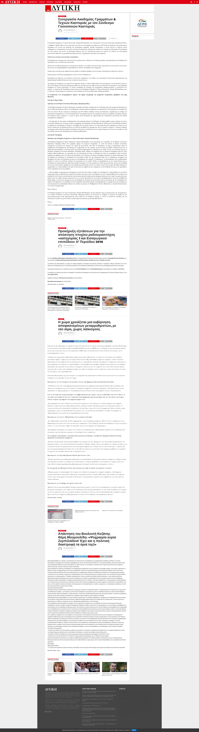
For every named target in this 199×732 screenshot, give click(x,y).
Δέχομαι (134, 730)
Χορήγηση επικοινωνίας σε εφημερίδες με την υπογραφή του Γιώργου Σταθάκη (59, 521)
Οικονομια (50, 2)
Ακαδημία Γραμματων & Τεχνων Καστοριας (64, 205)
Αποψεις (85, 2)
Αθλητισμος (67, 2)
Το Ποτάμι (59, 497)
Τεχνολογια (76, 2)
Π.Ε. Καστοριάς (60, 284)
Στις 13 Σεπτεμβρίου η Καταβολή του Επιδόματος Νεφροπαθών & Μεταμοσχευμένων (114, 308)
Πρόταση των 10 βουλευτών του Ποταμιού (112, 510)
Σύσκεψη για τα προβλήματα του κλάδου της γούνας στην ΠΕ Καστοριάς (86, 308)
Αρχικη (25, 2)
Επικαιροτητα (33, 2)
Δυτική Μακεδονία (70, 30)
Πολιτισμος (58, 2)
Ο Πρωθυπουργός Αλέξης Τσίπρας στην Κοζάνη (87, 673)
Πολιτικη (42, 2)
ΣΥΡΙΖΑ (58, 650)
